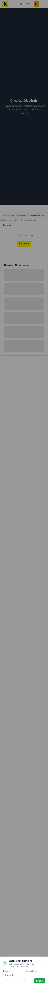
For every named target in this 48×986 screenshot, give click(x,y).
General (8, 971)
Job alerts (32, 971)
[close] (43, 961)
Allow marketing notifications (16, 981)
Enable (39, 981)
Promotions (10, 975)
